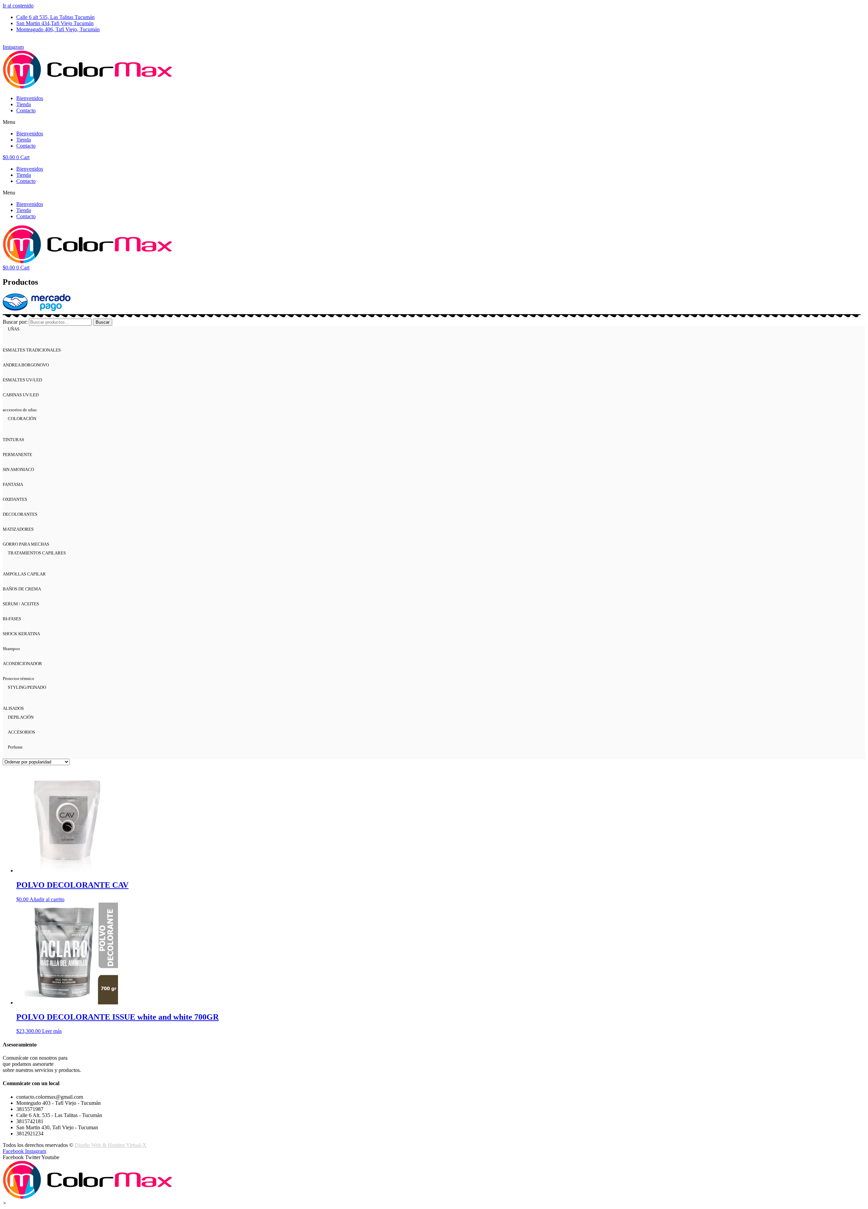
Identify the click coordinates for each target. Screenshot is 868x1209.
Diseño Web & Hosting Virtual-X (110, 1145)
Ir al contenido (18, 5)
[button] (434, 122)
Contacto (26, 110)
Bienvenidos (29, 98)
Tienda (23, 104)
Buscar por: (15, 322)
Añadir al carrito (46, 899)
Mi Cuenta (14, 41)
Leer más (52, 1031)
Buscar (103, 322)
